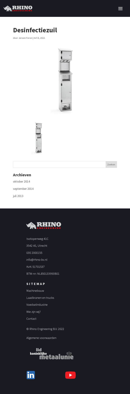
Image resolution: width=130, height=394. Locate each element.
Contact (31, 319)
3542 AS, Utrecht (36, 246)
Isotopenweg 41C (37, 239)
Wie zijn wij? (33, 312)
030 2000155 (34, 253)
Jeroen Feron (25, 37)
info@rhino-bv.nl (36, 260)
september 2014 (23, 189)
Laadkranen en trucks (40, 298)
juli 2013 (18, 196)
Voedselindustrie (37, 305)
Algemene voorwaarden (41, 338)
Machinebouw (35, 291)
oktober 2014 (21, 181)
